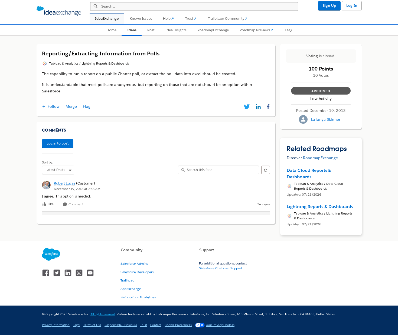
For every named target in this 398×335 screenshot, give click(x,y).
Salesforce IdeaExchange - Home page (59, 11)
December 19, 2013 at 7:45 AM (77, 188)
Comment (75, 204)
